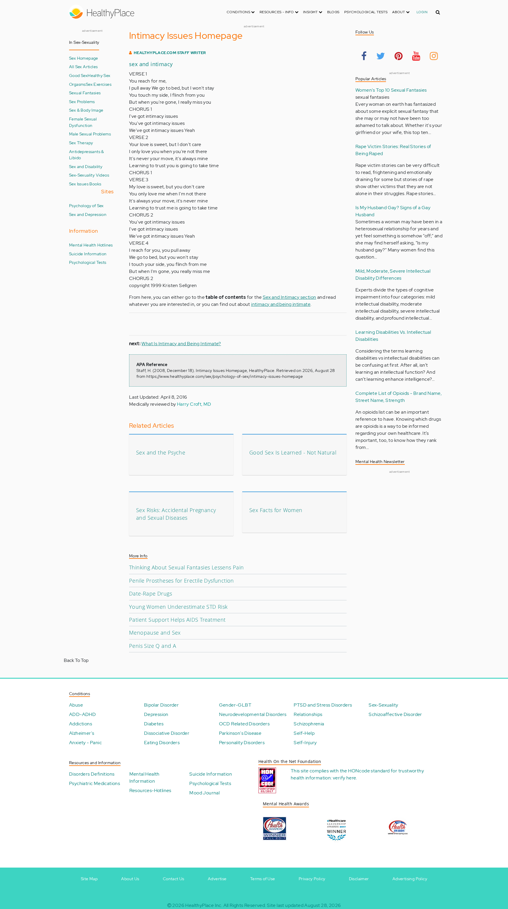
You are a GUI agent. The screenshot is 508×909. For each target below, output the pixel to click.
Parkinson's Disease (240, 733)
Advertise (217, 878)
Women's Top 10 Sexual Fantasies (391, 90)
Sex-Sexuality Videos (89, 175)
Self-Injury (305, 742)
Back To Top (76, 660)
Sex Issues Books (85, 184)
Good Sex (78, 75)
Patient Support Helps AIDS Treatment (177, 619)
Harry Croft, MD (194, 404)
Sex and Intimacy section (289, 297)
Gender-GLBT (235, 705)
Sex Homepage (83, 58)
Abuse (76, 705)
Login (422, 12)
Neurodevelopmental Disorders (253, 714)
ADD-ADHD (82, 714)
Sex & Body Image (86, 110)
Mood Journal (204, 793)
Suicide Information (88, 253)
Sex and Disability (85, 166)
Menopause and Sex (155, 632)
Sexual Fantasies (85, 92)
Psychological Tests (366, 12)
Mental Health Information (144, 777)
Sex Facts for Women (276, 510)
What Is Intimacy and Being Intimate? (181, 344)
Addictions (80, 724)
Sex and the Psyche (160, 452)
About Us (130, 878)
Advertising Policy (409, 878)
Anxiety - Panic (85, 742)
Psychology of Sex (86, 205)
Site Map (89, 878)
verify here (344, 778)
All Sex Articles (83, 66)
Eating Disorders (162, 742)
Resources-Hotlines (150, 790)
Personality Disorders (242, 742)
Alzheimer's (81, 733)
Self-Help (304, 733)
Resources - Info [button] (277, 12)
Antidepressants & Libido (86, 155)
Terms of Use (262, 878)
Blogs (333, 12)
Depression (156, 714)
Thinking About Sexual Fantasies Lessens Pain (186, 567)
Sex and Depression (87, 214)
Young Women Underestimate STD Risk (178, 606)
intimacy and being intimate (280, 304)
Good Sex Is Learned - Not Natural (292, 452)
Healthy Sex (99, 75)
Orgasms (77, 84)
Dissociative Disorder (166, 733)
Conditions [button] (239, 12)
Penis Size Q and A (152, 645)
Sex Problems (82, 101)
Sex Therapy (81, 142)
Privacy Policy (312, 878)
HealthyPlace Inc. (203, 905)
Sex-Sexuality (383, 705)
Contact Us (173, 878)
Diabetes (153, 724)
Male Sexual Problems (90, 134)
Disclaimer (359, 878)
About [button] (399, 12)
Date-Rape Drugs (150, 593)
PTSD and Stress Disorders (323, 705)
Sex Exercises (98, 84)
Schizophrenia (309, 724)
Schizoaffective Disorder (395, 714)
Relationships (308, 714)
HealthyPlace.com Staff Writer (170, 52)
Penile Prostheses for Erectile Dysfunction (181, 580)
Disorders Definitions (91, 774)
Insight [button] (311, 12)
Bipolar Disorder (161, 705)
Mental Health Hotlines (91, 245)
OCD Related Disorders (244, 724)
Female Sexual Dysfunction (83, 122)
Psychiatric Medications (94, 783)
